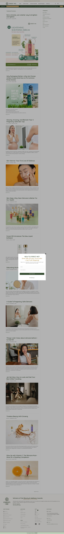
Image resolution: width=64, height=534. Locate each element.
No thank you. (32, 277)
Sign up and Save (32, 273)
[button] (45, 253)
